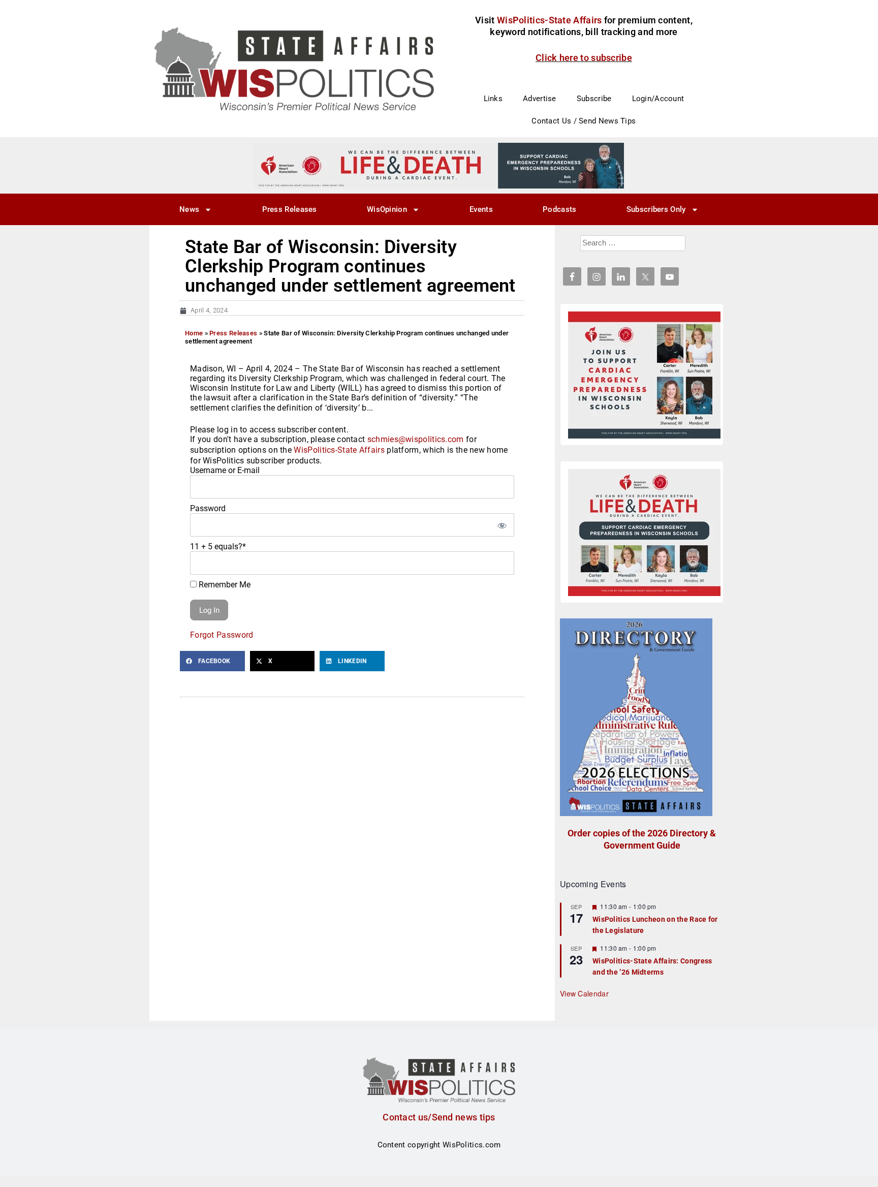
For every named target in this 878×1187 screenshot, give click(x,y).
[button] (212, 661)
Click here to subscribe (584, 57)
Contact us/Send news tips (439, 1117)
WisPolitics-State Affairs (339, 450)
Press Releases (289, 209)
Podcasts (559, 209)
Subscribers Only (656, 209)
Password (208, 508)
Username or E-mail (225, 470)
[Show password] (501, 525)
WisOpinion (387, 209)
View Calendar (584, 993)
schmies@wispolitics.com (415, 439)
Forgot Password (222, 635)
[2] (439, 165)
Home (194, 333)
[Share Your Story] (644, 532)
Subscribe (594, 98)
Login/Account (658, 98)
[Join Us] (644, 375)
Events (481, 209)
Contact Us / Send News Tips (583, 121)
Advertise (539, 98)
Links (493, 98)
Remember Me (223, 584)
